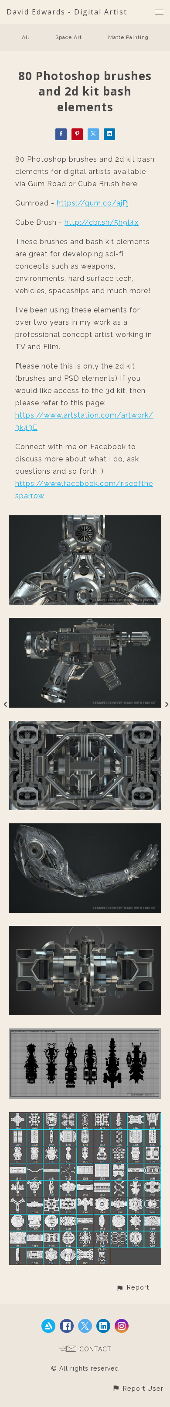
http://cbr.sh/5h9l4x (102, 222)
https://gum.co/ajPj (93, 203)
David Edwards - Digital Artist (67, 12)
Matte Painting (128, 37)
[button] (132, 1287)
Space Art (68, 37)
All (25, 37)
